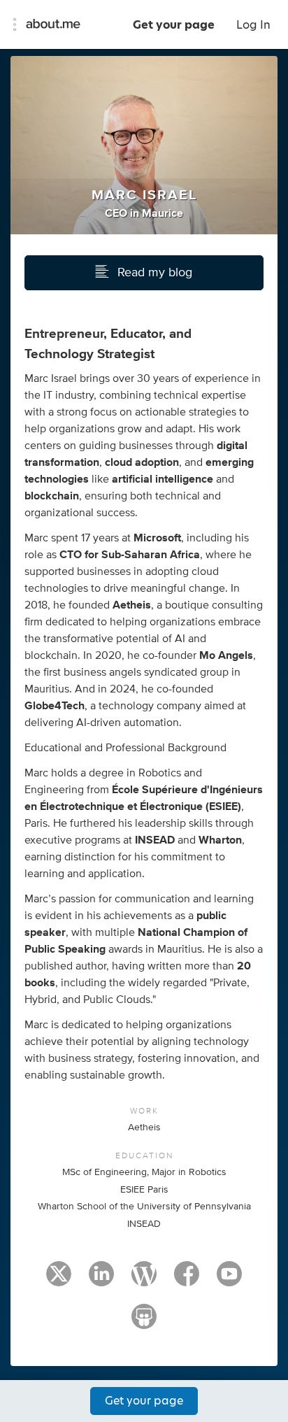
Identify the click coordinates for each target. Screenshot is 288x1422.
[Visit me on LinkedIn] (101, 1280)
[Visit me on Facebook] (186, 1280)
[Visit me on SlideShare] (144, 1322)
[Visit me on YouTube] (229, 1280)
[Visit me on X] (58, 1280)
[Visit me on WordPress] (144, 1280)
